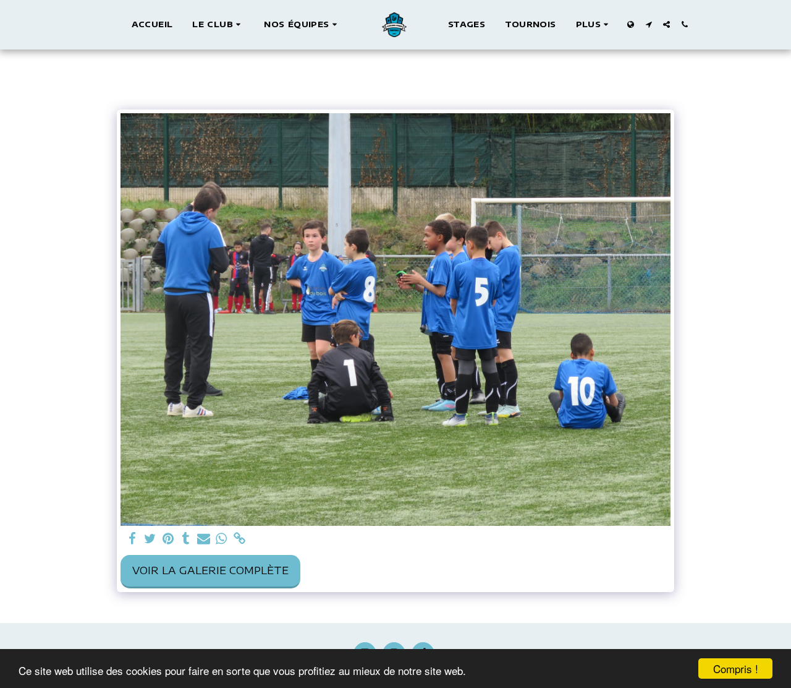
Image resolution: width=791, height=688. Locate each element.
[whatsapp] (221, 539)
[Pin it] (167, 539)
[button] (218, 25)
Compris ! (735, 668)
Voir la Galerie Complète (210, 570)
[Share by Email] (203, 539)
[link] (239, 539)
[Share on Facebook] (131, 539)
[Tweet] (149, 539)
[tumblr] (185, 539)
